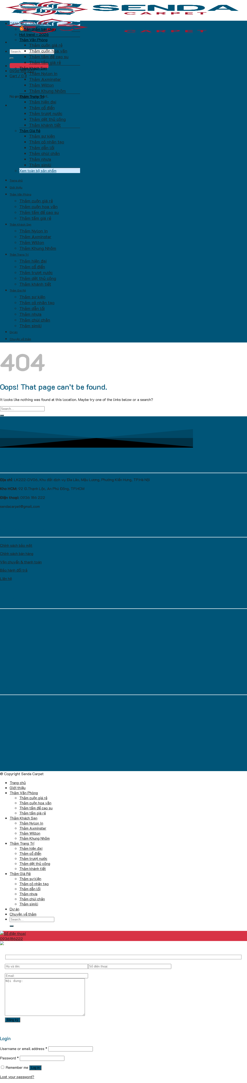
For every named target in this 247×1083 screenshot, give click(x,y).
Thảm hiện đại (42, 102)
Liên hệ (6, 578)
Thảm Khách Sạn (33, 68)
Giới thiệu (16, 187)
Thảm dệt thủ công (47, 119)
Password (9, 1057)
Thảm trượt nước (45, 113)
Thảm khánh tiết (45, 125)
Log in (35, 1068)
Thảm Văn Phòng (33, 39)
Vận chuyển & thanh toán (21, 561)
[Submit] (12, 58)
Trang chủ (16, 180)
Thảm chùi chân (44, 153)
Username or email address (23, 1048)
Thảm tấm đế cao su (49, 56)
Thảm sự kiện (42, 136)
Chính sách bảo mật (16, 545)
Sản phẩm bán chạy (40, 29)
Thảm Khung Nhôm (47, 91)
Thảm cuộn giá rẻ (45, 45)
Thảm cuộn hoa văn (48, 51)
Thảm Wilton (41, 85)
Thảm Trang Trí (31, 96)
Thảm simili (40, 165)
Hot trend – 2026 (34, 34)
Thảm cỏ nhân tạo (46, 142)
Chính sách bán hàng (16, 553)
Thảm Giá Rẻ (29, 130)
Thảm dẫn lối (41, 147)
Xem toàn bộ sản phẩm (37, 170)
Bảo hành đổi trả (13, 570)
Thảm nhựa (40, 159)
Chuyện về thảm (20, 339)
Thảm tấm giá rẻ (45, 62)
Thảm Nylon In (43, 73)
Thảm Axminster (45, 79)
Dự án (14, 332)
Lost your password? (17, 1076)
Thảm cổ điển (42, 107)
